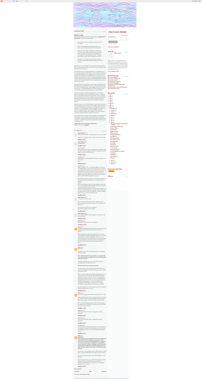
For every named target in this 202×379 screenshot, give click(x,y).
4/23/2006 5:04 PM (82, 154)
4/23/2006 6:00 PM (82, 195)
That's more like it (114, 146)
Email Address (117, 36)
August (112, 115)
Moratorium (113, 144)
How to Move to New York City (114, 81)
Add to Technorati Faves (92, 123)
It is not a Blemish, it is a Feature (117, 151)
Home (90, 371)
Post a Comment (77, 369)
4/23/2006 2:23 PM (82, 139)
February (113, 162)
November (113, 110)
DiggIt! (76, 123)
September (113, 113)
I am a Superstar (113, 156)
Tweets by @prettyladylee (113, 47)
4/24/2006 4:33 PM (82, 315)
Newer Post (76, 371)
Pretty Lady (80, 221)
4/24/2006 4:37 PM (82, 333)
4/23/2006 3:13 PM (82, 145)
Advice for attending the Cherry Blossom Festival (119, 124)
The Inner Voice (111, 85)
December (113, 108)
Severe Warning (113, 148)
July (112, 117)
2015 (110, 95)
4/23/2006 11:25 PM (82, 224)
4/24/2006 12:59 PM (82, 245)
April (112, 122)
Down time (112, 158)
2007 (110, 105)
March (112, 160)
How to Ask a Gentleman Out (114, 78)
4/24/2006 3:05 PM (82, 290)
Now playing (112, 143)
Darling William (113, 128)
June (112, 119)
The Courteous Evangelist (113, 83)
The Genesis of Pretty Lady (114, 88)
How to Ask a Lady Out (113, 77)
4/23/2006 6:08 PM (82, 211)
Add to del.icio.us (82, 123)
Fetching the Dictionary (115, 134)
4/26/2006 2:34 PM (82, 366)
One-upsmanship (114, 141)
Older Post (104, 371)
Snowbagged (113, 153)
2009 (110, 102)
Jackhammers (113, 154)
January (112, 163)
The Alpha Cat (113, 136)
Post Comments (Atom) (85, 374)
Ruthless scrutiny (78, 35)
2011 (110, 98)
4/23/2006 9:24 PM (82, 218)
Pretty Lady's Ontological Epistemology (116, 84)
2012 (110, 96)
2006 (110, 107)
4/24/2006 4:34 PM (82, 323)
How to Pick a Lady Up (115, 139)
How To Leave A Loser (112, 80)
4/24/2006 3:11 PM (82, 308)
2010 (110, 100)
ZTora (79, 227)
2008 (110, 103)
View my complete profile (113, 71)
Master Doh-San (81, 133)
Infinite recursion (114, 133)
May (112, 120)
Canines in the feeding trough (116, 126)
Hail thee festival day (114, 138)
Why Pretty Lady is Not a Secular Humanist (117, 87)
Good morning (113, 129)
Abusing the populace (115, 149)
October (112, 112)
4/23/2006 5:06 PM (82, 163)
